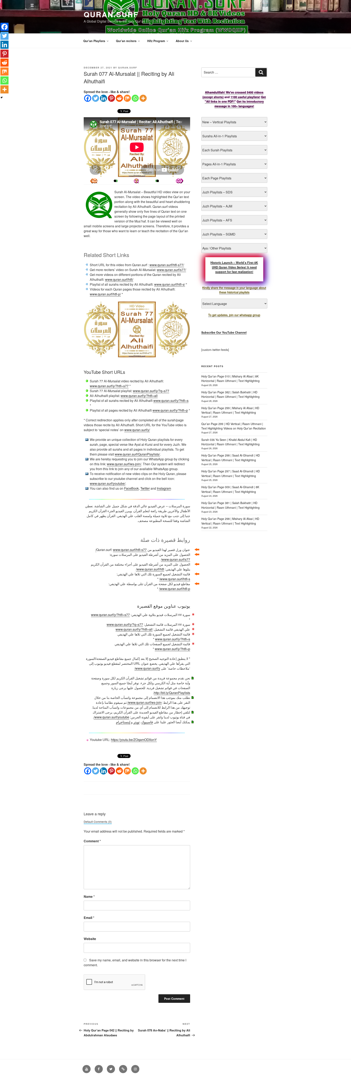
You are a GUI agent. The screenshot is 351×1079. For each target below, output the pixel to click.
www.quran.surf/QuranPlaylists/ (137, 454)
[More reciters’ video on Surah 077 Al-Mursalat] (115, 181)
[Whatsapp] (135, 98)
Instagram (164, 488)
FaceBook (131, 488)
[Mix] (127, 98)
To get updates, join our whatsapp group (234, 315)
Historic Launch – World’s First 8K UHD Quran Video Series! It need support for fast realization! (234, 267)
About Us (182, 41)
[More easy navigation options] (136, 180)
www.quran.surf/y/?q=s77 (151, 390)
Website (90, 938)
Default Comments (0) (98, 822)
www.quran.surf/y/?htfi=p (170, 410)
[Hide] (1, 97)
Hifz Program (156, 41)
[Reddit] (119, 98)
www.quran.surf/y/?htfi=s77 (109, 386)
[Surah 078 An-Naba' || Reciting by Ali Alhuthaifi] (93, 180)
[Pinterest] (111, 98)
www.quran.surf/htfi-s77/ (167, 264)
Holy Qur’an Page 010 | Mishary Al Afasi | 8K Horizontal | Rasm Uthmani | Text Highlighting (230, 378)
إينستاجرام (123, 722)
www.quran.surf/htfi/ (119, 279)
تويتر (136, 722)
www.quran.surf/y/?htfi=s (170, 400)
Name (89, 896)
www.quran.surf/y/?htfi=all (139, 395)
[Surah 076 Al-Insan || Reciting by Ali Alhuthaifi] (179, 180)
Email (89, 917)
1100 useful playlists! (245, 97)
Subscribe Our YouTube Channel (224, 332)
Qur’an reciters (126, 41)
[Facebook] (87, 98)
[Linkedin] (103, 98)
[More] (143, 98)
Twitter (145, 488)
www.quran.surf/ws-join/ (124, 464)
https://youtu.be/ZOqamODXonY (134, 739)
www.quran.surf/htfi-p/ (105, 294)
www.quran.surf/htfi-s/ (169, 284)
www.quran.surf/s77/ (171, 269)
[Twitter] (95, 98)
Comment (92, 841)
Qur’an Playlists (94, 41)
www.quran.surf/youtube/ (107, 483)
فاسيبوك (147, 722)
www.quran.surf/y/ (137, 429)
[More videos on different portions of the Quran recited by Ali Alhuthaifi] (157, 181)
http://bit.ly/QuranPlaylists (172, 692)
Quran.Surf (111, 14)
